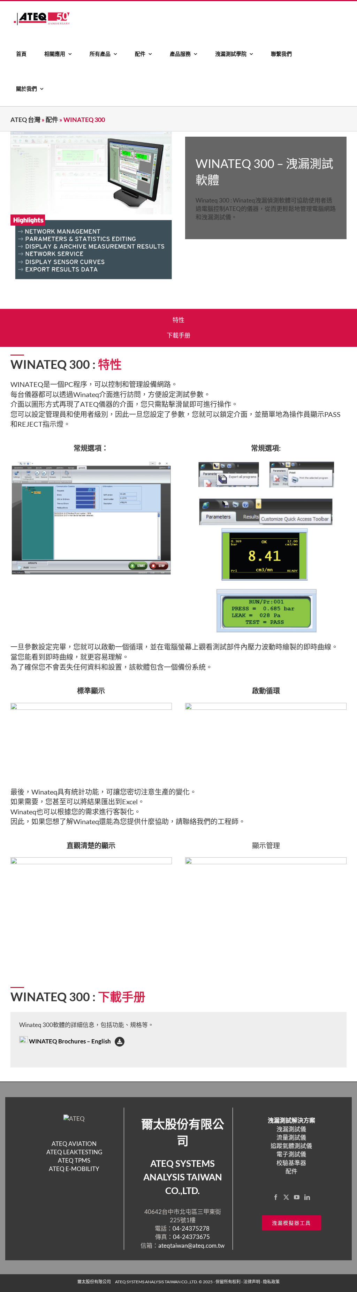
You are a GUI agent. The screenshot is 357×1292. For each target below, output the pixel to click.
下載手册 (178, 335)
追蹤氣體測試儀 (291, 1145)
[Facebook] (276, 1197)
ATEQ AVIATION (74, 1143)
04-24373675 (191, 1236)
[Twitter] (286, 1197)
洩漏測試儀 (291, 1129)
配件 (52, 119)
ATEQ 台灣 (25, 119)
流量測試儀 (291, 1137)
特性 (178, 320)
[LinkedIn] (307, 1197)
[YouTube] (296, 1197)
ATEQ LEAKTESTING (74, 1152)
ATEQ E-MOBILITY (74, 1168)
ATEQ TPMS (74, 1160)
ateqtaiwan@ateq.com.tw (191, 1245)
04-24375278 (192, 1228)
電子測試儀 (291, 1154)
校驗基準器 (291, 1162)
